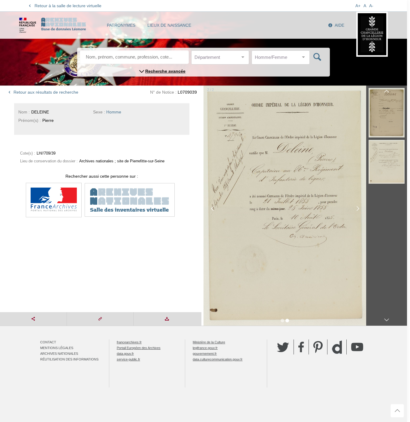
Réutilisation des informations (69, 359)
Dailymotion (337, 347)
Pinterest (318, 346)
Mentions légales (56, 348)
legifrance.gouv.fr (205, 348)
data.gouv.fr (125, 353)
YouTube (357, 346)
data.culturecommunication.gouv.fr (218, 359)
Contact (48, 342)
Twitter (283, 346)
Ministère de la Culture (209, 342)
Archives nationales (59, 353)
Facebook (301, 346)
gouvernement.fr (205, 353)
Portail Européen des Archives (139, 348)
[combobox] (221, 59)
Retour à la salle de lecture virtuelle (68, 5)
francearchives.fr (129, 342)
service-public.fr (128, 359)
